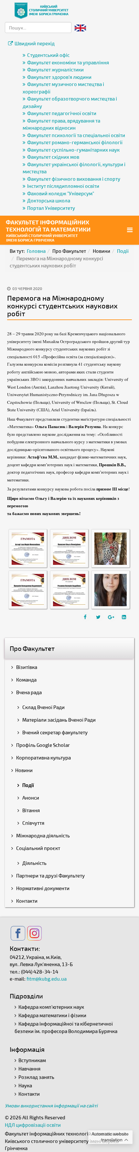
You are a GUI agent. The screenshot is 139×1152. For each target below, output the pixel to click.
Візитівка (26, 667)
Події (123, 251)
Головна (36, 251)
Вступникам (32, 1060)
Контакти (26, 901)
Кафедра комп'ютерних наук (51, 1007)
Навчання (29, 1068)
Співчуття (32, 823)
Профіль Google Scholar (42, 745)
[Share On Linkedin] (125, 617)
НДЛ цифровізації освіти (33, 1125)
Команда (26, 680)
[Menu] (130, 230)
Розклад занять (36, 1077)
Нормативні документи (42, 888)
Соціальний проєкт (37, 848)
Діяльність (34, 863)
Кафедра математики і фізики (52, 1015)
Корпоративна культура (43, 757)
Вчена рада (28, 692)
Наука (25, 1085)
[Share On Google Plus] (112, 617)
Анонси (30, 798)
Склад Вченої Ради (43, 707)
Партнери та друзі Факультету (50, 875)
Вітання (30, 810)
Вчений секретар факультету (54, 732)
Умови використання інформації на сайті (51, 1105)
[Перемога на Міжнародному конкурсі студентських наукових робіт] (28, 548)
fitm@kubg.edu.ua (47, 979)
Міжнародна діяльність (42, 835)
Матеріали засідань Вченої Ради (58, 720)
